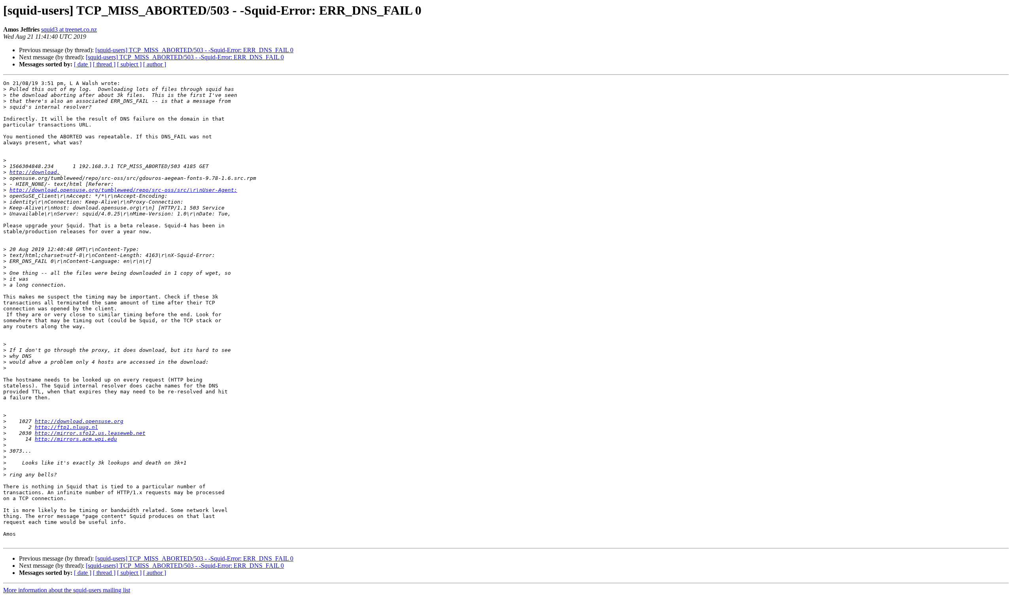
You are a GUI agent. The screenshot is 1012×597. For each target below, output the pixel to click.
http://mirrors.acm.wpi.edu (76, 439)
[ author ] (154, 64)
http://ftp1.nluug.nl (66, 427)
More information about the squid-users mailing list (66, 590)
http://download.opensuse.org (79, 421)
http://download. (34, 172)
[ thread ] (104, 64)
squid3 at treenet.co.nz (69, 29)
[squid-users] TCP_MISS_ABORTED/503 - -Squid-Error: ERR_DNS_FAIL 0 (194, 50)
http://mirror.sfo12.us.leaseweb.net (90, 433)
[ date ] (82, 64)
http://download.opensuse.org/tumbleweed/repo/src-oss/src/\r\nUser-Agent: (123, 190)
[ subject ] (129, 64)
